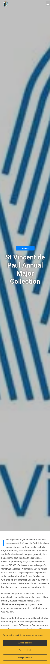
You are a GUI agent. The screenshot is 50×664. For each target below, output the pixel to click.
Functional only (25, 650)
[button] (48, 3)
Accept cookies (25, 643)
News (25, 248)
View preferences (25, 657)
